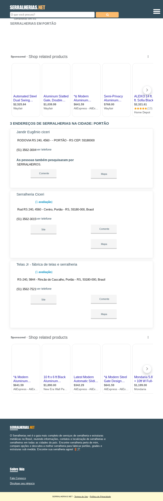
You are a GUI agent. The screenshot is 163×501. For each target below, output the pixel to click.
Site (43, 229)
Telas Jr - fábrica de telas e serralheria (46, 264)
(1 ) (43, 202)
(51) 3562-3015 (26, 219)
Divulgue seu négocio (22, 483)
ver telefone (43, 149)
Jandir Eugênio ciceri (33, 132)
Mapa (103, 174)
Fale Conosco (18, 478)
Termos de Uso (81, 496)
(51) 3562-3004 (26, 150)
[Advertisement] (81, 37)
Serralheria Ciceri (30, 194)
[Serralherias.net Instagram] (14, 452)
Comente (44, 173)
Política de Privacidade (100, 496)
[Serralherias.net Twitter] (13, 452)
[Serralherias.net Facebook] (11, 452)
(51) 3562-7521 (26, 289)
